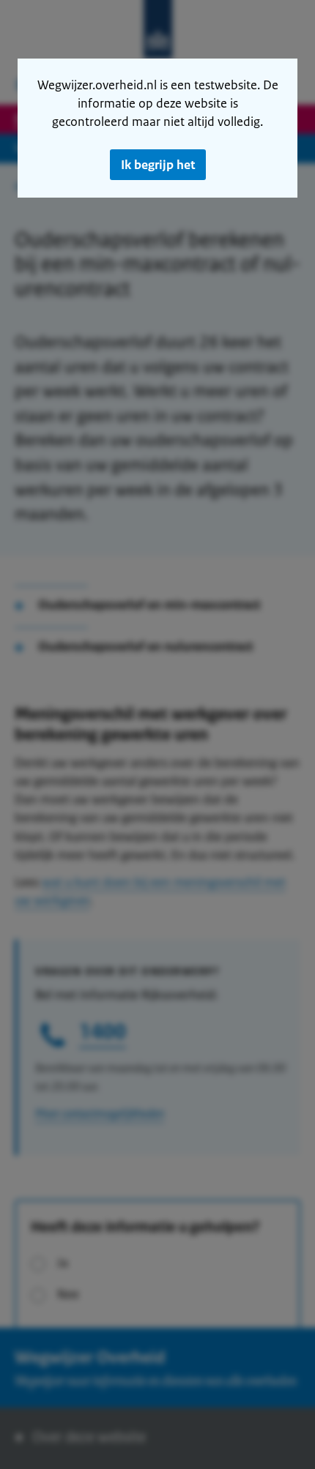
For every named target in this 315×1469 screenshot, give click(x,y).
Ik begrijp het (158, 165)
